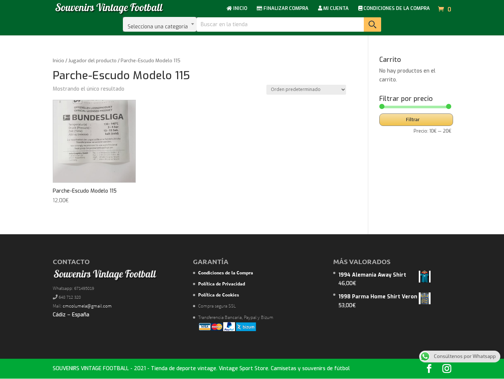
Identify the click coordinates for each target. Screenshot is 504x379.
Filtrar (413, 119)
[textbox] (160, 24)
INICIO (239, 8)
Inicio (58, 60)
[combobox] (160, 24)
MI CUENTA (335, 8)
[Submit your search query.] (372, 24)
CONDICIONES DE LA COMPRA (396, 8)
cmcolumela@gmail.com (87, 306)
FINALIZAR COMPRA (285, 8)
